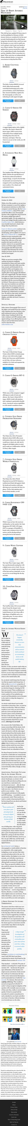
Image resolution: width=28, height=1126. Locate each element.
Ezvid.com (14, 1117)
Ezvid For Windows (14, 1114)
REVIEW (12, 81)
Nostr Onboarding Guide (14, 1119)
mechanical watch (8, 846)
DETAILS (16, 81)
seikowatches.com (7, 324)
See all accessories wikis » (17, 1024)
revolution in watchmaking (15, 954)
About (14, 1105)
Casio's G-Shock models (9, 229)
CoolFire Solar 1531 (8, 222)
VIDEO (18, 124)
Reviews (9, 6)
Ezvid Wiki (3, 6)
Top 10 (20, 31)
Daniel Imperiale (17, 1041)
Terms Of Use (14, 1109)
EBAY (19, 100)
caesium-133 (21, 960)
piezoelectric (13, 684)
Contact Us (14, 1124)
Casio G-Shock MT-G (10, 234)
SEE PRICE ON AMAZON (8, 101)
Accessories (4, 8)
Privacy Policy (14, 1107)
